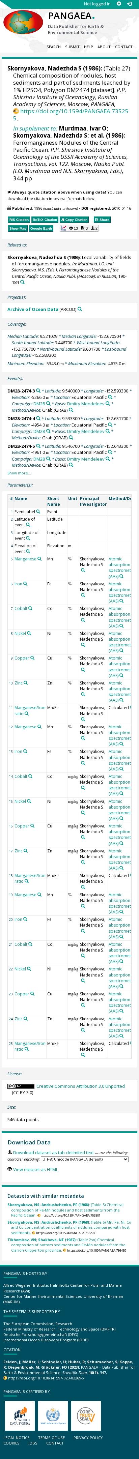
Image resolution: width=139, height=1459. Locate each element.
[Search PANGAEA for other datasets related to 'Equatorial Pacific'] (110, 397)
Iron (18, 584)
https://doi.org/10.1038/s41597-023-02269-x (46, 1377)
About (104, 46)
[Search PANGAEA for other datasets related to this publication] (22, 282)
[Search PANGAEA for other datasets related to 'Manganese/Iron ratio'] (27, 713)
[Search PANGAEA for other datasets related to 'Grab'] (71, 410)
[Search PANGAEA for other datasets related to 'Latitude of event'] (28, 525)
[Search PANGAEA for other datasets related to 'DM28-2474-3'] (38, 390)
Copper (22, 658)
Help (88, 46)
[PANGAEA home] (23, 16)
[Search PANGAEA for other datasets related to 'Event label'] (38, 511)
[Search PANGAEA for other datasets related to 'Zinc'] (26, 683)
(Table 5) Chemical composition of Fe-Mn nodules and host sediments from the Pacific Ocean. (65, 1210)
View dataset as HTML (35, 1169)
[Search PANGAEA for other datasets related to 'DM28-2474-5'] (38, 446)
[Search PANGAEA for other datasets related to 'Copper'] (32, 658)
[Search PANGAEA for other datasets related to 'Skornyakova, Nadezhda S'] (83, 570)
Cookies (11, 1443)
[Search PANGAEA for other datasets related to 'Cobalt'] (30, 608)
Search (54, 46)
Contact (124, 46)
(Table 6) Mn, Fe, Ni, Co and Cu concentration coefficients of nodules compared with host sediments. (69, 1227)
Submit (72, 46)
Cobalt (21, 608)
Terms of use (51, 1437)
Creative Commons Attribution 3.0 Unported (80, 1086)
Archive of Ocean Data (32, 309)
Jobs (32, 1443)
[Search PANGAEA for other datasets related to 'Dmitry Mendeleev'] (108, 403)
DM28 (39, 404)
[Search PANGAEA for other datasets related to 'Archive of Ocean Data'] (80, 309)
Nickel (20, 633)
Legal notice (16, 1437)
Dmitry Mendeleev (86, 404)
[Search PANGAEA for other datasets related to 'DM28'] (48, 403)
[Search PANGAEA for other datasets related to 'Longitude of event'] (28, 538)
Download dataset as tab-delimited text (53, 1152)
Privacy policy (88, 1437)
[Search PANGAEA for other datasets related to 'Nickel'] (29, 633)
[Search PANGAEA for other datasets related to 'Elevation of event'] (28, 551)
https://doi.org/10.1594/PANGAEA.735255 (71, 114)
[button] (79, 228)
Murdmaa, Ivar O (83, 128)
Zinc (19, 683)
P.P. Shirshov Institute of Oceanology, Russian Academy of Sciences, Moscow (69, 97)
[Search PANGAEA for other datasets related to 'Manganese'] (39, 559)
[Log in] (129, 3)
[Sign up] (119, 3)
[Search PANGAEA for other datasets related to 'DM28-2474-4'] (38, 418)
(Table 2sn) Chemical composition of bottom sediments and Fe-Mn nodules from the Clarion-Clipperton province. (66, 1245)
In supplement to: (35, 128)
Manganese (25, 559)
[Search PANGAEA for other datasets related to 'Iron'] (25, 584)
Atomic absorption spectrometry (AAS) (122, 567)
